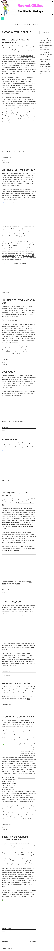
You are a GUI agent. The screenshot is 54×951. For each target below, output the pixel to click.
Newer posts (32, 941)
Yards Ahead (9, 440)
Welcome (17, 24)
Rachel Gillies (17, 152)
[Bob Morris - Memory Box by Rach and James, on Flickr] (9, 320)
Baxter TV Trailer (6, 152)
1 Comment (4, 364)
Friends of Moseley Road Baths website (21, 613)
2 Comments (5, 431)
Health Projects (11, 602)
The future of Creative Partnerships (15, 41)
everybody (8, 372)
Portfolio (35, 24)
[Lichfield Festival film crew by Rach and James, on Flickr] (19, 212)
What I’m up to (26, 24)
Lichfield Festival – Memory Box (18, 301)
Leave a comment (6, 162)
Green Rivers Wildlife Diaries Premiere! (15, 838)
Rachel (3, 160)
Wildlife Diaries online (16, 684)
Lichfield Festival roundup (18, 170)
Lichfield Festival (17, 809)
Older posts (5, 941)
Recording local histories (18, 717)
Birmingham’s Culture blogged (15, 494)
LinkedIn (49, 71)
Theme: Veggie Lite (7, 948)
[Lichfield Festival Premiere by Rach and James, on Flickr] (19, 273)
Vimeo (24, 152)
